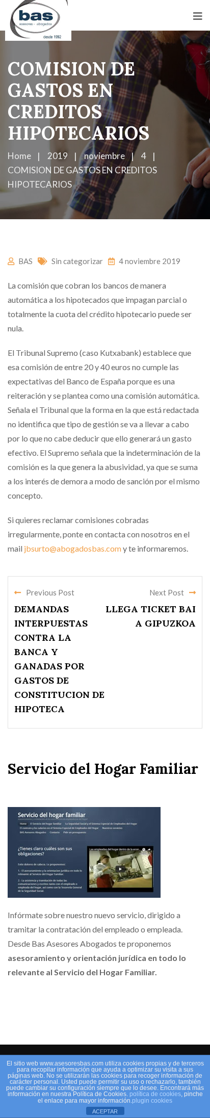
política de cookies (155, 1094)
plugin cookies (152, 1100)
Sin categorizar (77, 261)
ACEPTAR (105, 1111)
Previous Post (50, 592)
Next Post (166, 592)
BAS (25, 261)
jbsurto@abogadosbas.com (72, 548)
